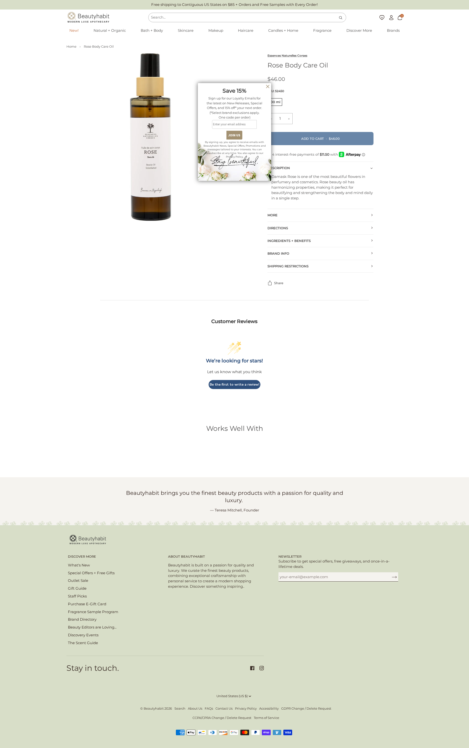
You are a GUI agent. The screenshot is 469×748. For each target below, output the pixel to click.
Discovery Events (83, 635)
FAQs (209, 708)
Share (278, 283)
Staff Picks (77, 596)
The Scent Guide (83, 643)
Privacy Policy (246, 708)
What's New (79, 565)
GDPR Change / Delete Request (306, 708)
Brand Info (278, 253)
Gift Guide (77, 588)
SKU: (275, 91)
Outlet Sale (78, 580)
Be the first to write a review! (234, 384)
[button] (110, 31)
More (272, 215)
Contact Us (224, 708)
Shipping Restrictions (288, 266)
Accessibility (269, 708)
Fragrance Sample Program (93, 612)
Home (71, 46)
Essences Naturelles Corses (287, 55)
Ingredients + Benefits (289, 241)
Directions (277, 228)
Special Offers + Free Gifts (91, 573)
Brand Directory (82, 619)
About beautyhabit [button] (186, 556)
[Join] (390, 577)
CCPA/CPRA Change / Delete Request (221, 718)
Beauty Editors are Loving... (92, 627)
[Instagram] (261, 668)
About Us (195, 708)
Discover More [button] (82, 556)
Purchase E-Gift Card (87, 604)
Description (278, 168)
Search (179, 708)
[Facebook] (252, 668)
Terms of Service (266, 718)
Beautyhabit (154, 708)
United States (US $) (232, 696)
